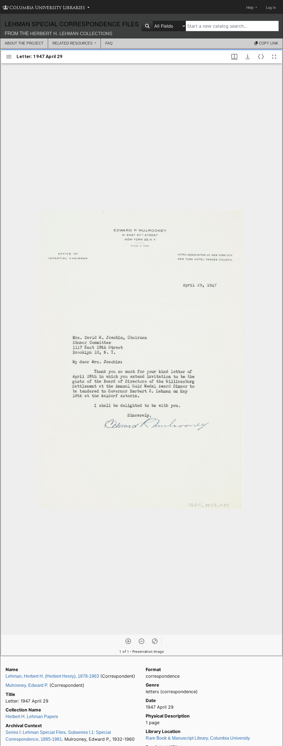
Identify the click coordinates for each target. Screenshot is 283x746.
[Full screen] (274, 56)
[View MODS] (261, 56)
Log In (271, 8)
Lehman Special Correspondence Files (72, 23)
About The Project (24, 43)
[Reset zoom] (154, 641)
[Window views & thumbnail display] (234, 56)
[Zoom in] (128, 641)
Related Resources (73, 43)
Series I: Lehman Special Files (35, 732)
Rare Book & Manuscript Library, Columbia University (198, 738)
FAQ (108, 43)
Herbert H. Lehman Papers (32, 716)
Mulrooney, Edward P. (27, 685)
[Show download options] (247, 56)
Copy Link (268, 43)
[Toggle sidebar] (8, 56)
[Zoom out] (141, 641)
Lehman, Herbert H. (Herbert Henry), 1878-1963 (52, 676)
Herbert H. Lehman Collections (71, 33)
